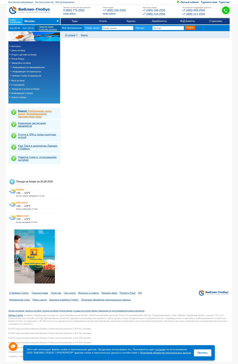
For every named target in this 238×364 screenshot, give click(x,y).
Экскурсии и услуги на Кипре (25, 89)
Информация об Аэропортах (27, 71)
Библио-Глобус (15, 315)
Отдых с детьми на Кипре (24, 54)
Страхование (18, 85)
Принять (202, 352)
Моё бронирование (65, 2)
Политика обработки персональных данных (106, 299)
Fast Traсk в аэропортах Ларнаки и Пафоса (37, 147)
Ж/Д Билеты (187, 21)
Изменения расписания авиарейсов (32, 124)
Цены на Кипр (18, 50)
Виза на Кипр (18, 80)
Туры (75, 21)
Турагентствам (209, 2)
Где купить (70, 293)
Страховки (215, 21)
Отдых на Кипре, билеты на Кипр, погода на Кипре (33, 311)
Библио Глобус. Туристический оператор (29, 10)
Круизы (131, 21)
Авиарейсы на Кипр (21, 63)
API (140, 293)
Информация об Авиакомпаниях (29, 67)
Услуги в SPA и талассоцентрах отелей (37, 136)
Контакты (16, 46)
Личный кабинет (190, 2)
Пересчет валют (46, 27)
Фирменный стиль (19, 299)
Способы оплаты (48, 29)
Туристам (224, 2)
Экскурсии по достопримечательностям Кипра (121, 311)
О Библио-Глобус (19, 293)
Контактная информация (20, 2)
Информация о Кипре (22, 93)
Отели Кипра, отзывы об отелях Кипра (78, 311)
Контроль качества (44, 2)
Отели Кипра (17, 59)
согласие (160, 349)
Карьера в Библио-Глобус (64, 299)
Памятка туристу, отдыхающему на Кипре (37, 158)
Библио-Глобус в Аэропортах (27, 76)
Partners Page (128, 293)
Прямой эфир (109, 293)
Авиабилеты (159, 21)
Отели (103, 21)
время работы (69, 13)
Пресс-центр (39, 299)
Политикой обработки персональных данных (165, 352)
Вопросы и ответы (88, 293)
